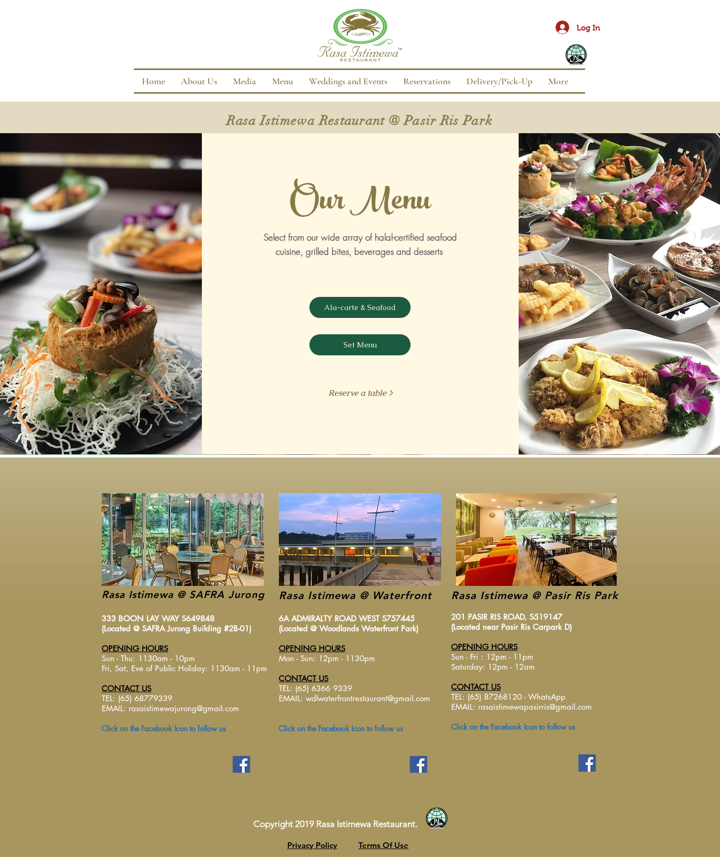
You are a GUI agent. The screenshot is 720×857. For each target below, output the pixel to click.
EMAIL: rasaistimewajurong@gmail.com (170, 708)
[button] (282, 81)
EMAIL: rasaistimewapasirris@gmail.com (521, 707)
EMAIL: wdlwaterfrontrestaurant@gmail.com (354, 698)
